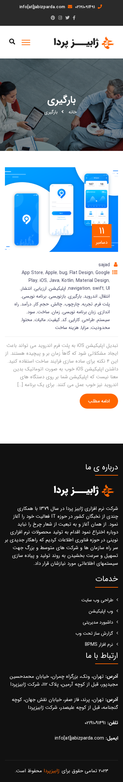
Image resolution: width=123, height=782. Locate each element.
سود (31, 312)
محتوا (27, 319)
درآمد (26, 304)
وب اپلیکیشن (101, 611)
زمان (56, 312)
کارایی (74, 319)
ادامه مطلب (99, 401)
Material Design (92, 280)
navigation (79, 288)
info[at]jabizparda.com (42, 7)
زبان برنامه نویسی (79, 312)
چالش (56, 304)
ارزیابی (40, 288)
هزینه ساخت (67, 327)
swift (98, 288)
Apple (51, 272)
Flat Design (81, 272)
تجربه (87, 304)
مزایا (85, 327)
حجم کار (41, 304)
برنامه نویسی (34, 296)
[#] (74, 18)
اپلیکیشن (57, 288)
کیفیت (54, 319)
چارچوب (72, 304)
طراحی (88, 319)
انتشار (26, 288)
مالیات (40, 319)
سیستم (103, 319)
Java (54, 280)
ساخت (43, 312)
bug (63, 272)
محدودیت (100, 327)
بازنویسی (57, 296)
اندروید (90, 296)
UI (108, 288)
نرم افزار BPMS (99, 644)
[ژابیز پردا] (83, 42)
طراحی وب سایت (97, 600)
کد (64, 319)
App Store (32, 272)
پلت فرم (102, 304)
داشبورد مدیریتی (98, 622)
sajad (104, 265)
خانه (73, 112)
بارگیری (75, 296)
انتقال (105, 296)
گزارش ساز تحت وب (94, 633)
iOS (43, 280)
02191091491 (85, 7)
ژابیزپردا (51, 771)
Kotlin (67, 280)
